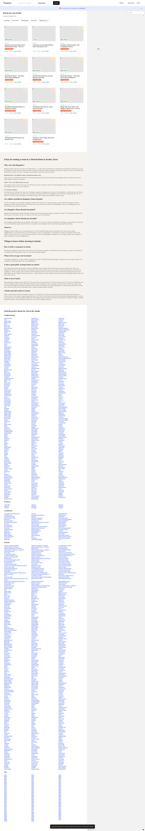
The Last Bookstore (8, 526)
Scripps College (62, 584)
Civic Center (34, 336)
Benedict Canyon (35, 324)
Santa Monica (7, 471)
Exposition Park (34, 344)
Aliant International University (10, 568)
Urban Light (34, 538)
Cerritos (6, 484)
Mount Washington (63, 374)
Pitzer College (7, 552)
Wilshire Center (7, 414)
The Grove (6, 523)
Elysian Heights (7, 342)
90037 (5, 792)
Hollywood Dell (7, 357)
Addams (33, 468)
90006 (60, 776)
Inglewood (33, 487)
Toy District (33, 398)
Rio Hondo (61, 496)
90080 (32, 812)
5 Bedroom (33, 506)
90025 (5, 786)
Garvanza (61, 348)
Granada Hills (61, 349)
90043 (5, 795)
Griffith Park (34, 351)
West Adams (34, 407)
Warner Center (62, 405)
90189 (5, 820)
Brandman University (35, 582)
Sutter (60, 470)
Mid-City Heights (35, 371)
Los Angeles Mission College (37, 569)
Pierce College (34, 564)
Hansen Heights (7, 352)
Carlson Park (61, 491)
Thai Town (61, 397)
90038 (32, 792)
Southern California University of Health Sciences (15, 572)
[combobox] (27, 3)
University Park (34, 399)
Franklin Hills (7, 348)
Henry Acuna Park (35, 496)
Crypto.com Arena (35, 525)
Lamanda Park (62, 428)
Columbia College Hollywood (65, 568)
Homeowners (131, 3)
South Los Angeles (8, 488)
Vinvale (60, 488)
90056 (32, 800)
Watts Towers (7, 528)
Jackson (5, 470)
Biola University (34, 548)
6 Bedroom (61, 506)
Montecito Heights (62, 372)
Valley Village (7, 401)
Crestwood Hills (62, 336)
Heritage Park (34, 484)
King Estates (34, 420)
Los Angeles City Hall (63, 529)
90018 (60, 782)
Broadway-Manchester (63, 328)
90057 (60, 800)
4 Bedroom (6, 506)
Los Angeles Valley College (64, 571)
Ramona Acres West (63, 477)
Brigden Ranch (62, 430)
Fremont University (63, 557)
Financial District (8, 346)
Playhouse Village (8, 430)
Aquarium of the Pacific (36, 519)
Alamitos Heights (35, 465)
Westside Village (7, 411)
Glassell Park (7, 349)
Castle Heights (62, 332)
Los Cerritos (61, 461)
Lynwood (61, 473)
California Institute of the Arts (65, 555)
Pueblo (5, 444)
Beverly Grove (34, 325)
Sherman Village (7, 389)
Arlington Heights (35, 319)
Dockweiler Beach (35, 529)
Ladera (32, 361)
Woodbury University (36, 557)
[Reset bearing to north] (143, 20)
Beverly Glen (7, 325)
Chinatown (6, 336)
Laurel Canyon (7, 364)
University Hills (7, 399)
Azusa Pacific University (9, 551)
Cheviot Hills (61, 335)
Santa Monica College (63, 559)
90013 (5, 780)
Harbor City (33, 352)
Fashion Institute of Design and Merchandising (41, 577)
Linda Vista (61, 432)
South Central (61, 391)
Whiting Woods (7, 447)
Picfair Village (7, 382)
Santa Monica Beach (8, 520)
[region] (103, 35)
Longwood (61, 417)
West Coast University (9, 574)
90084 (60, 813)
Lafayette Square (62, 361)
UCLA (32, 536)
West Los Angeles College (36, 562)
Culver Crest (61, 490)
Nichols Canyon (34, 375)
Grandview (61, 450)
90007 (5, 778)
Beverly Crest (61, 324)
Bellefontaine (34, 434)
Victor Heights (34, 404)
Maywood (6, 490)
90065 (32, 805)
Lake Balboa (7, 362)
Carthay (5, 332)
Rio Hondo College (8, 562)
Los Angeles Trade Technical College (12, 559)
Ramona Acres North (35, 477)
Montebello (6, 496)
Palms (5, 381)
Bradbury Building (8, 535)
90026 (32, 786)
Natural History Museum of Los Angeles (40, 522)
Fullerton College (62, 567)
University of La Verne (9, 585)
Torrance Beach (62, 435)
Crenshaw (61, 321)
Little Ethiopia (62, 365)
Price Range (7, 20)
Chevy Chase (34, 448)
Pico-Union (61, 382)
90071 (32, 808)
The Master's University (36, 554)
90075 (60, 809)
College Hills (61, 447)
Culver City (33, 490)
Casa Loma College (8, 577)
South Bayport (34, 438)
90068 (32, 806)
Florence (33, 346)
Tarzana (5, 397)
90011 (32, 779)
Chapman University (63, 582)
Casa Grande (61, 431)
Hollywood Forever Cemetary (65, 536)
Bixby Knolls (7, 461)
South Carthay (7, 392)
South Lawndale (34, 497)
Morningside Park (62, 487)
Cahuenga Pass (7, 331)
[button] (142, 3)
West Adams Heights (63, 407)
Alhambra (61, 454)
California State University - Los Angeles (40, 546)
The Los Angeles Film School (65, 565)
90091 (60, 816)
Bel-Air (33, 594)
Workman (33, 458)
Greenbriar (6, 448)
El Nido (33, 480)
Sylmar (60, 395)
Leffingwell (61, 481)
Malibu (5, 425)
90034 (5, 790)
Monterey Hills (7, 374)
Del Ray (33, 338)
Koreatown (6, 361)
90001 (5, 775)
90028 (5, 788)
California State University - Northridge (12, 548)
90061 (5, 803)
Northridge (61, 377)
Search (56, 3)
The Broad (33, 516)
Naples (60, 460)
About (138, 3)
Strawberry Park (34, 457)
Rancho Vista (34, 453)
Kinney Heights (62, 359)
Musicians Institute (35, 559)
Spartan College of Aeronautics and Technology (14, 581)
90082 (5, 813)
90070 (5, 808)
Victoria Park (61, 404)
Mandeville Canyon (63, 368)
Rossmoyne (61, 448)
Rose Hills (6, 387)
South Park (33, 392)
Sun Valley (33, 395)
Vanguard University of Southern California (40, 585)
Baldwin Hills (34, 321)
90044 (32, 795)
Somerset (33, 450)
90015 (60, 780)
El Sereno (61, 341)
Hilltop (60, 451)
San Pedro (61, 387)
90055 (5, 800)
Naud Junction (7, 375)
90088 (60, 815)
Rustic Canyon (34, 387)
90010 (5, 779)
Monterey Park (34, 475)
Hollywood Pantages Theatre (65, 528)
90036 (60, 790)
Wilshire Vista (61, 414)
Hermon (60, 354)
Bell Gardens (34, 488)
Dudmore (6, 442)
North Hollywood (35, 377)
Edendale (33, 341)
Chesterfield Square (35, 335)
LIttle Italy (33, 367)
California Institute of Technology (11, 546)
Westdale (33, 408)
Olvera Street (7, 538)
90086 (5, 815)
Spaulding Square (8, 394)
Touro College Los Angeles (64, 562)
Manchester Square (35, 368)
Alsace (5, 422)
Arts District (61, 319)
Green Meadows (7, 351)
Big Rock (61, 425)
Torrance (33, 435)
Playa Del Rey (7, 384)
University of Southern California (11, 545)
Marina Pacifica (62, 467)
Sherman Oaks (62, 388)
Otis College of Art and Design (65, 552)
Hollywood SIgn (62, 515)
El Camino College (35, 561)
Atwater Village (7, 321)
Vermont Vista (7, 404)
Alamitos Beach (34, 461)
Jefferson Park (7, 359)
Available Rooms (25, 20)
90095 (60, 818)
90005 (32, 776)
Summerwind (61, 440)
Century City (61, 334)
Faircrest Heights (62, 344)
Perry (5, 441)
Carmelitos (33, 464)
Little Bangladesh (35, 365)
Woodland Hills (62, 415)
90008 (32, 778)
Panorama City (34, 381)
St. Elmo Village (62, 422)
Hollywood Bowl (62, 522)
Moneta (33, 444)
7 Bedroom (6, 507)
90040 (5, 793)
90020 (32, 783)
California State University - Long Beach (40, 549)
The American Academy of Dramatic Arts (40, 574)
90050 (32, 798)
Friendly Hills (7, 481)
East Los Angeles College (9, 561)
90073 (5, 809)
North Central (34, 432)
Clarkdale (61, 493)
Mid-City (6, 371)
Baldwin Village (7, 322)
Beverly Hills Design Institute (65, 578)
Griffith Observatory (63, 513)
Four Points (61, 453)
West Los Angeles (62, 410)
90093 (5, 818)
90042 (60, 793)
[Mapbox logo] (90, 830)
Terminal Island (34, 397)
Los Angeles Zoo (35, 520)
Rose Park (6, 467)
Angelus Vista (61, 318)
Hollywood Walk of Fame (9, 518)
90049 (5, 798)
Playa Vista (33, 384)
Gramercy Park (34, 349)
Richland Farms (34, 485)
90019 (5, 783)
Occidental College (63, 546)
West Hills (6, 410)
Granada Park (61, 484)
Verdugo (6, 445)
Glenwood (6, 450)
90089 (5, 816)
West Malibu (34, 425)
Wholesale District (35, 412)
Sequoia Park (61, 475)
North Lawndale (62, 497)
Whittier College (7, 558)
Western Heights (62, 408)
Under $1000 (7, 504)
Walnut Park (61, 483)
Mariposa (33, 447)
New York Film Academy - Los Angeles (67, 585)
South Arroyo (7, 428)
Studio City (33, 394)
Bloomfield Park (34, 498)
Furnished (61, 507)
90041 (32, 793)
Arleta (5, 319)
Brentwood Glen (34, 328)
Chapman (6, 434)
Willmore (33, 467)
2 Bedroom (33, 504)
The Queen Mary (35, 532)
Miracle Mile (7, 372)
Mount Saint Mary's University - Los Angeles (14, 549)
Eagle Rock (6, 339)
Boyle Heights (34, 326)
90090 (32, 816)
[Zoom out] (143, 18)
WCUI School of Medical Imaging (66, 575)
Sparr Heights (34, 445)
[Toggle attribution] (143, 830)
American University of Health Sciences (67, 572)
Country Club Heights (63, 420)
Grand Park (6, 530)
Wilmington (61, 412)
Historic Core (34, 355)
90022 (5, 785)
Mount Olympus (34, 374)
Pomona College (62, 551)
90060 (60, 802)
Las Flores (6, 427)
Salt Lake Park (34, 483)
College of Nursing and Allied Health (39, 572)
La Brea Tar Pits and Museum (65, 519)
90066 (60, 805)
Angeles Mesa (34, 318)
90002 (32, 775)
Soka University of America (37, 571)
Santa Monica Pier (8, 515)
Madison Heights (35, 428)
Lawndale (6, 497)
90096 (5, 819)
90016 (5, 782)
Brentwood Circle (8, 328)
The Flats (61, 474)
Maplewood (33, 421)
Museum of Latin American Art (38, 528)
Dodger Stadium (62, 523)
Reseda (32, 385)
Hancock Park (61, 351)
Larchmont (61, 362)
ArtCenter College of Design (37, 551)
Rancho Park (7, 385)
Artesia (32, 454)
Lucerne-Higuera (7, 491)
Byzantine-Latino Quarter (64, 329)
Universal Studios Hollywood (37, 515)
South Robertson (62, 392)
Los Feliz (6, 368)
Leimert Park (34, 364)
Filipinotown (61, 345)
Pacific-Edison (62, 445)
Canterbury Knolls (62, 331)
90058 (5, 802)
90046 (5, 796)
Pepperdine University (36, 552)
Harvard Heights (7, 354)
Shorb (5, 455)
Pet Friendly (34, 507)
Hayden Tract (7, 493)
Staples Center (7, 533)
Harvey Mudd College (63, 548)
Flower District (62, 346)
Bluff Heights (7, 465)
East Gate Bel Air (35, 339)
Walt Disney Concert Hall (36, 518)
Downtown (61, 338)
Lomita (5, 451)
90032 (32, 789)
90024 (60, 785)
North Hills (6, 377)
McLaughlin (34, 493)
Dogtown (33, 471)
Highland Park (7, 355)
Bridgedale (61, 438)
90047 (32, 796)
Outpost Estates (7, 379)
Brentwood (61, 326)
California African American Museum (39, 526)
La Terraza (61, 442)
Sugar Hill (33, 422)
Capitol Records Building (36, 539)
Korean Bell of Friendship (64, 538)
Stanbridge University (36, 567)
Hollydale (61, 458)
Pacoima (60, 379)
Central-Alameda (7, 334)
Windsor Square (7, 415)
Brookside (6, 329)
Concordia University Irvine (65, 569)
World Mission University (9, 569)
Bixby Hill (61, 465)
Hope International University (37, 568)
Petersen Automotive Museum (10, 522)
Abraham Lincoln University (37, 581)
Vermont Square (62, 402)
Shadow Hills (34, 388)
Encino (5, 344)
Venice (60, 401)
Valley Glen (61, 399)
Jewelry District (34, 359)
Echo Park (6, 341)
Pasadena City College (36, 565)
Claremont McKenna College (65, 549)
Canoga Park (34, 331)
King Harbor (7, 480)
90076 (5, 810)
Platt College (61, 574)
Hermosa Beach (7, 478)
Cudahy (5, 435)
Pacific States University (64, 558)
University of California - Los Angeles (39, 545)
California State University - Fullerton (67, 554)
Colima (32, 481)
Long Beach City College (36, 575)
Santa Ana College (35, 584)
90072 (60, 808)
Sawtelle (6, 388)
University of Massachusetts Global (38, 587)
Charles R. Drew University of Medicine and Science (15, 565)
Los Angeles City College (9, 554)
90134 (60, 819)
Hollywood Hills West (63, 357)
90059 (32, 802)
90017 (32, 782)
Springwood (34, 442)
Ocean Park (61, 471)
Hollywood (61, 355)
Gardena (6, 457)
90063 (60, 803)
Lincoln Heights (62, 364)
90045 (60, 795)
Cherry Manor (62, 468)
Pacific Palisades (34, 379)
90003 (60, 775)
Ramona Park (61, 455)
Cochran (6, 420)
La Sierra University (8, 587)
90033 (60, 789)
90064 (5, 805)
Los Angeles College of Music (10, 564)
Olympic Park (7, 421)
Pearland (6, 454)
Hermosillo (61, 457)
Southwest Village (35, 440)
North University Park (9, 378)
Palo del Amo (7, 438)
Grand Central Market (63, 532)
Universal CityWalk (35, 535)
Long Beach (6, 460)
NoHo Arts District (63, 375)
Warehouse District (35, 405)
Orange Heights (62, 434)
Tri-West (33, 424)
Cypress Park (7, 338)
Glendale (60, 444)
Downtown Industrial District (65, 358)
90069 (60, 806)
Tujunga (60, 398)
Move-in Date (15, 20)
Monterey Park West (8, 477)
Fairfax (5, 345)
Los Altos (33, 463)
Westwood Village (62, 411)
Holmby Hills (7, 358)
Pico (5, 473)
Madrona (33, 441)
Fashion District (34, 345)
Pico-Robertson (34, 382)
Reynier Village (62, 385)
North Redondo (62, 478)
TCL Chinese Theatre (63, 518)
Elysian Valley (62, 342)
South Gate (6, 458)
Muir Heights (34, 430)
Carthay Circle (34, 332)
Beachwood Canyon (63, 322)
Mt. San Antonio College (64, 561)
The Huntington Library (9, 516)
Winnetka (33, 415)
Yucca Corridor (7, 417)
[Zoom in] (143, 16)
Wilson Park (61, 485)
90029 (32, 788)
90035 (32, 790)
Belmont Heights (7, 463)
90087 (32, 815)
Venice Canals (34, 533)
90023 (32, 785)
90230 (32, 820)
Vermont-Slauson (35, 402)
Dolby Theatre (62, 526)
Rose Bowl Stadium (8, 529)
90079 (5, 812)
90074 (32, 809)
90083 (32, 813)
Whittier (60, 480)
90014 (32, 780)
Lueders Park (7, 487)
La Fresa (60, 441)
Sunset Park (33, 473)
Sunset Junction (7, 395)
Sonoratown (33, 391)
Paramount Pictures (63, 525)
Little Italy (6, 367)
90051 (60, 798)
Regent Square (7, 418)
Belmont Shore (34, 460)
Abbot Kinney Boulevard (64, 535)
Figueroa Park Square (63, 418)
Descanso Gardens (35, 523)
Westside (6, 464)
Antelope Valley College (9, 582)
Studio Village (7, 494)
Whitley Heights (7, 412)
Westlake (33, 410)
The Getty (33, 513)
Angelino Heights (8, 318)
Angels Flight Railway (9, 536)
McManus (61, 494)
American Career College (36, 578)
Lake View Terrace (35, 362)
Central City (34, 334)
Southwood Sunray (63, 437)
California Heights (62, 464)
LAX (60, 539)
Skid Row (61, 389)
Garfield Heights (7, 432)
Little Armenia (7, 365)
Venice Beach (7, 539)
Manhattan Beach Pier (36, 530)
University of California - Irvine (11, 557)
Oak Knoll (61, 427)
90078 (60, 810)
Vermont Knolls (7, 402)
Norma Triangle (7, 424)
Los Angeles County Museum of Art (12, 513)
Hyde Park (33, 358)
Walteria (6, 437)
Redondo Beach (34, 478)
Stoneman (33, 455)
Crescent (60, 424)
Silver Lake (33, 389)
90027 (60, 786)
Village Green (7, 405)
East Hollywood (62, 339)
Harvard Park (34, 354)
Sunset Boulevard (8, 525)
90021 (60, 783)
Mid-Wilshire (61, 371)
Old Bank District (62, 378)
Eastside (60, 463)
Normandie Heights (8, 431)
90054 (60, 799)
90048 (60, 796)
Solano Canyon (7, 391)
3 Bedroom (61, 504)
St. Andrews (61, 421)
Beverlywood (7, 326)
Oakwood (33, 378)
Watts (5, 407)
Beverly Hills (34, 474)
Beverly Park (61, 325)
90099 (32, 819)
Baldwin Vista (34, 322)
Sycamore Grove (35, 418)
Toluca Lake (6, 398)
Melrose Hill (61, 369)
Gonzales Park (7, 485)
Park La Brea (61, 381)
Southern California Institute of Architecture (40, 558)
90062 (32, 803)
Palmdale (6, 453)
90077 (32, 810)
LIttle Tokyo (61, 367)
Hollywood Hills (34, 357)
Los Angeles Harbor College (65, 564)
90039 (60, 792)
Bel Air (5, 324)
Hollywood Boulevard (63, 520)
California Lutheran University (38, 555)
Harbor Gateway (62, 352)
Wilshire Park (34, 414)
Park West (33, 494)
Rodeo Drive (7, 519)
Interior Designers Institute (64, 581)
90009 (60, 778)
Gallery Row (34, 348)
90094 (32, 818)
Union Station (61, 533)
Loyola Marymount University (65, 545)
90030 (60, 788)
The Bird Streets (7, 475)
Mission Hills (34, 372)
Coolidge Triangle (8, 468)
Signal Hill (33, 451)
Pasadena (33, 427)
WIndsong (6, 440)
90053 (32, 799)
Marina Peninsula (8, 369)
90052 (5, 799)
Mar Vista (33, 369)
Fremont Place (34, 417)
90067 (5, 806)
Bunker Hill (33, 329)
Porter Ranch (61, 384)
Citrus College (7, 571)
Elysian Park (34, 342)
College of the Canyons (9, 567)
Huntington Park (7, 483)
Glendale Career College (64, 577)
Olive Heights (34, 431)
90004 (5, 776)
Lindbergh (33, 470)
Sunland (60, 394)
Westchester (6, 408)
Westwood (33, 411)
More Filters (34, 20)
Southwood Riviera (35, 437)
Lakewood (6, 474)
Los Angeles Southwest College (11, 555)
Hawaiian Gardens (8, 498)
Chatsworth (6, 335)
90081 (60, 812)
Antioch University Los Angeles (65, 587)
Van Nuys (33, 401)
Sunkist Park (34, 491)
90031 (5, 789)
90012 (60, 779)
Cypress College (7, 584)
